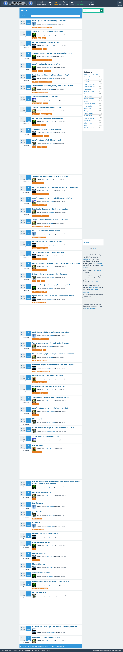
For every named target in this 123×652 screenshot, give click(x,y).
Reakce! (56, 4)
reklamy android (36, 559)
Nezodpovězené (63, 4)
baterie (40, 49)
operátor (43, 302)
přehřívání (35, 49)
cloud (42, 183)
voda (34, 259)
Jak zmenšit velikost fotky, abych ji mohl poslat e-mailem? (53, 86)
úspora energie (45, 393)
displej (34, 280)
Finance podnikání (89, 86)
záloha (50, 27)
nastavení (44, 125)
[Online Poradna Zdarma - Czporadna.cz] (18, 3)
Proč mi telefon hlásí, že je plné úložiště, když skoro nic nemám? (55, 187)
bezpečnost (46, 215)
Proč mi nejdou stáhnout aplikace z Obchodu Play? (50, 75)
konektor (40, 349)
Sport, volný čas (89, 111)
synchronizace (47, 70)
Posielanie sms (37, 503)
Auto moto (87, 77)
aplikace (41, 81)
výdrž (39, 125)
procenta (44, 269)
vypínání (41, 248)
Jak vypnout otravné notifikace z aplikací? (47, 129)
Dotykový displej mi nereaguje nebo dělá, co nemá (50, 274)
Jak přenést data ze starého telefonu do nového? (50, 408)
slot (39, 302)
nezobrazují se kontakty (41, 573)
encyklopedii (86, 259)
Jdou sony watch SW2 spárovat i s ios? (45, 436)
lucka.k (51, 24)
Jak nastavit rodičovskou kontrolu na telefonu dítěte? (51, 397)
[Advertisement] (50, 161)
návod (40, 103)
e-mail (46, 92)
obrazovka (45, 103)
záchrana (44, 259)
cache (39, 193)
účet (50, 59)
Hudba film (87, 89)
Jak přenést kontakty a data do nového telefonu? (50, 220)
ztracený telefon (36, 114)
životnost (44, 291)
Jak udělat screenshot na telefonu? (45, 96)
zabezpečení (35, 59)
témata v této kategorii (57, 646)
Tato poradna (88, 115)
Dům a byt (87, 82)
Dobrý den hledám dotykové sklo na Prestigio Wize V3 (51, 581)
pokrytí (46, 338)
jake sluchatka (37, 445)
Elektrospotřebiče (89, 84)
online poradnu (97, 263)
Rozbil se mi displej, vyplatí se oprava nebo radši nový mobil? (54, 365)
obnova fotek (35, 27)
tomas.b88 (52, 212)
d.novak (52, 379)
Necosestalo (36, 523)
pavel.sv (52, 78)
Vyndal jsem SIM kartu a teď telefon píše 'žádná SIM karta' (53, 296)
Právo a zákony (88, 106)
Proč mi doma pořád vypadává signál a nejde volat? (50, 332)
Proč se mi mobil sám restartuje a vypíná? (47, 241)
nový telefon (46, 226)
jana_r (51, 89)
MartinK (52, 45)
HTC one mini (37, 419)
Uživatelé (71, 4)
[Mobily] (80, 10)
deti (37, 404)
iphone (34, 146)
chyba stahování (48, 81)
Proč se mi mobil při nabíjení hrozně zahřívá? (48, 375)
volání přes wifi (40, 338)
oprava (38, 371)
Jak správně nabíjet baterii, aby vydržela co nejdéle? (51, 285)
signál (34, 338)
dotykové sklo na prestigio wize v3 (40, 588)
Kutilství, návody (89, 91)
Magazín (48, 650)
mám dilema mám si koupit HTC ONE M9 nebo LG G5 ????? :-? (53, 428)
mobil (34, 404)
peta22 (51, 100)
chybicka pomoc (36, 529)
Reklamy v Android (39, 553)
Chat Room (91, 4)
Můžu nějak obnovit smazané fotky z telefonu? (49, 21)
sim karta (35, 302)
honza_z (52, 234)
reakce (42, 280)
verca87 (52, 35)
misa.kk (51, 67)
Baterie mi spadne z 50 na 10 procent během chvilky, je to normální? (56, 263)
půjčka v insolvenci (96, 270)
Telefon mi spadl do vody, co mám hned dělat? (48, 252)
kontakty (35, 70)
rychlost (39, 237)
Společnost (87, 108)
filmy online (94, 289)
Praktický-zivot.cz (29, 650)
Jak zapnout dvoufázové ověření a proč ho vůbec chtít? (52, 53)
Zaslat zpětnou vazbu (6, 650)
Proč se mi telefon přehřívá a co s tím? (46, 42)
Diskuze (86, 79)
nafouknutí (40, 215)
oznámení (46, 135)
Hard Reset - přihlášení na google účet (46, 637)
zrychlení (35, 38)
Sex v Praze (86, 292)
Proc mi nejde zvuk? (39, 592)
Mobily (48, 24)
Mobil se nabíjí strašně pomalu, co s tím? (46, 231)
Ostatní (86, 101)
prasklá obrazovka (45, 371)
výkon (39, 38)
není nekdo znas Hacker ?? (41, 492)
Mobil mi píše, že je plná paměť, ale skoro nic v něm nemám (53, 354)
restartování (35, 248)
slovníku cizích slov (89, 308)
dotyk (38, 280)
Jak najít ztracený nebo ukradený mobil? (46, 107)
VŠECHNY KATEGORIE (91, 74)
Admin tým (36, 650)
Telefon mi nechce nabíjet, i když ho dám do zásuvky (51, 343)
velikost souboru (40, 92)
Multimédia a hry (89, 98)
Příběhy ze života (89, 128)
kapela (34, 498)
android (43, 38)
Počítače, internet (89, 103)
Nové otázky (50, 4)
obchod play (35, 81)
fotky (34, 92)
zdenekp (52, 245)
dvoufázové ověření (44, 59)
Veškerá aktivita (41, 4)
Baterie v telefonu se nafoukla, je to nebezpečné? (50, 209)
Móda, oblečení (88, 96)
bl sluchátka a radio (39, 564)
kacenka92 (52, 277)
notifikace (35, 135)
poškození (39, 259)
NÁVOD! (21, 650)
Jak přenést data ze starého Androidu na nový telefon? (52, 198)
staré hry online (93, 287)
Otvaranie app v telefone (41, 542)
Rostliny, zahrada (89, 118)
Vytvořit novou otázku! (81, 4)
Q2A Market (118, 650)
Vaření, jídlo (87, 120)
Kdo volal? (90, 280)
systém (46, 248)
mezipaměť (44, 360)
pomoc (42, 529)
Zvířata (86, 125)
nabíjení (34, 237)
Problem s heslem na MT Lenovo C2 (45, 533)
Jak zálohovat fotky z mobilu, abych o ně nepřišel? (50, 176)
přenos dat (40, 70)
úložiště (34, 193)
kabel (44, 237)
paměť (34, 360)
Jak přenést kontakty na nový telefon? (46, 64)
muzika (40, 452)
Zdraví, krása (88, 123)
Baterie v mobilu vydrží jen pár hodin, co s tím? (49, 386)
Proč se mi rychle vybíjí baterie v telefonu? (47, 118)
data (38, 414)
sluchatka (35, 452)
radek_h (52, 201)
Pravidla (43, 650)
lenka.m (52, 143)
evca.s (51, 56)
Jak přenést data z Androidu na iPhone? (46, 140)
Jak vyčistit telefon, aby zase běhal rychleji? (48, 31)
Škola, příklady (88, 113)
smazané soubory (43, 27)
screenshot (35, 103)
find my (49, 114)
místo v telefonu (45, 193)
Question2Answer (102, 650)
